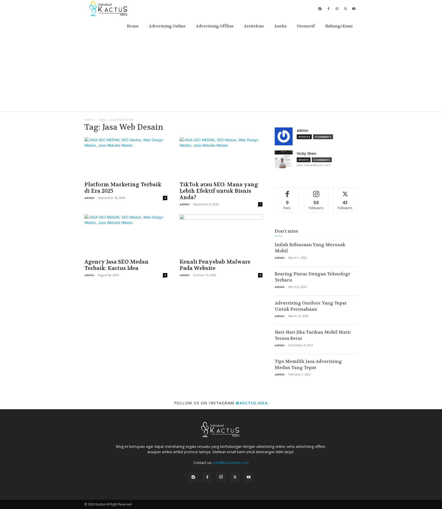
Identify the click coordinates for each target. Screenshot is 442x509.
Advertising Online (167, 26)
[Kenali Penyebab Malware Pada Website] (221, 234)
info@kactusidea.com (231, 462)
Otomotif (306, 26)
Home (133, 26)
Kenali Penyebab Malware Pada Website (215, 265)
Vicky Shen (306, 153)
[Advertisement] (221, 73)
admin (89, 198)
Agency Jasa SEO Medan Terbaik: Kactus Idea (116, 265)
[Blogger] (320, 8)
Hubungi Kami (338, 26)
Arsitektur (254, 26)
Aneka (280, 26)
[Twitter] (345, 8)
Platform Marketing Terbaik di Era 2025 (122, 187)
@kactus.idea (252, 402)
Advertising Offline (215, 26)
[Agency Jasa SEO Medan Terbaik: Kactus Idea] (125, 234)
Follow (316, 191)
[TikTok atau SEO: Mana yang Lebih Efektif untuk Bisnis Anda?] (221, 157)
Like (287, 191)
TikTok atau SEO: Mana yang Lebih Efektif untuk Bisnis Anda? (219, 191)
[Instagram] (337, 8)
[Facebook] (328, 8)
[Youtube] (354, 8)
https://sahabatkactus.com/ (313, 165)
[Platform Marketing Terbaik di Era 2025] (125, 157)
